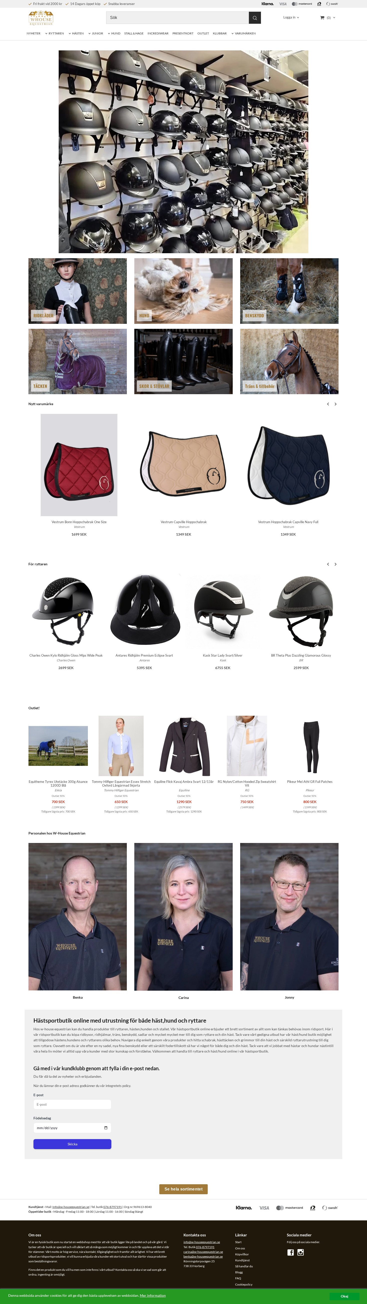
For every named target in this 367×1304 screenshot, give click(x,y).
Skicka (72, 1144)
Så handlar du (244, 1266)
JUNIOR (97, 33)
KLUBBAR (220, 33)
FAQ (238, 1278)
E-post (38, 1095)
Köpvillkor (242, 1254)
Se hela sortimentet (183, 1189)
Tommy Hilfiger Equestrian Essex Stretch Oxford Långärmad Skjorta (121, 783)
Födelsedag (42, 1118)
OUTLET (203, 33)
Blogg (239, 1272)
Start (238, 1242)
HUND (115, 33)
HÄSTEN (78, 33)
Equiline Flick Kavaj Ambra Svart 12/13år (184, 782)
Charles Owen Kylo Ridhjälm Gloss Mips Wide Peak (66, 655)
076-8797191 (112, 1207)
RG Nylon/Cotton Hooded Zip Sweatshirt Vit (247, 783)
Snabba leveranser (121, 4)
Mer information (153, 1296)
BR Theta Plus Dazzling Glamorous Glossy (301, 655)
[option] (79, 478)
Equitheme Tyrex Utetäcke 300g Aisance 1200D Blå (58, 783)
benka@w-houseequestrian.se (203, 1256)
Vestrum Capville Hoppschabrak (184, 522)
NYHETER (33, 33)
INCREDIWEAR (158, 33)
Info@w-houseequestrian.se (70, 1207)
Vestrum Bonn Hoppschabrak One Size (79, 522)
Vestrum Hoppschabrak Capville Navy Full (288, 522)
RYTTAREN (56, 33)
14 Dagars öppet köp (84, 4)
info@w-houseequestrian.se (202, 1242)
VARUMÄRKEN (245, 33)
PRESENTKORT (183, 33)
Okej (344, 1296)
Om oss (240, 1248)
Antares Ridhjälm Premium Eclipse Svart (144, 655)
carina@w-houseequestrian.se (203, 1252)
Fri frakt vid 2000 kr (47, 4)
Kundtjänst (242, 1260)
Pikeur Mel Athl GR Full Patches (310, 782)
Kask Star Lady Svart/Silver (222, 655)
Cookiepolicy (243, 1284)
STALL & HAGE (134, 33)
